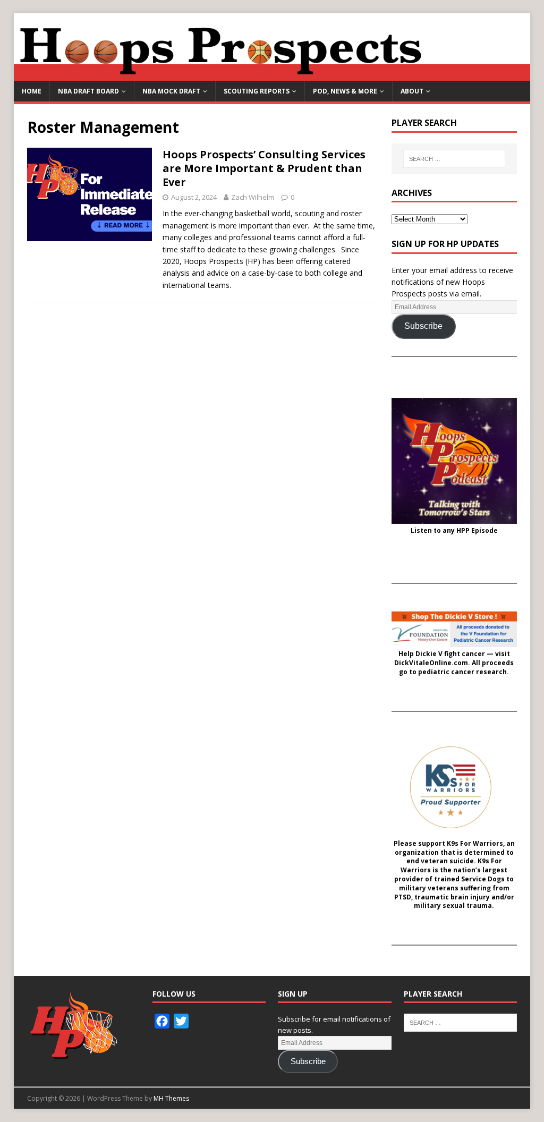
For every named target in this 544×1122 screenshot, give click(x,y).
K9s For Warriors (475, 843)
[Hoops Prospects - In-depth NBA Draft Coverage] (272, 75)
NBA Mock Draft (171, 91)
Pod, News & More (345, 91)
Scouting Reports (257, 91)
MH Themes (171, 1098)
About (412, 91)
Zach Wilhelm (252, 197)
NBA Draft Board (88, 91)
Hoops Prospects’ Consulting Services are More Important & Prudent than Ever (264, 168)
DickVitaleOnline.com (431, 663)
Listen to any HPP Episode (454, 530)
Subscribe (423, 325)
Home (31, 91)
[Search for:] (454, 159)
